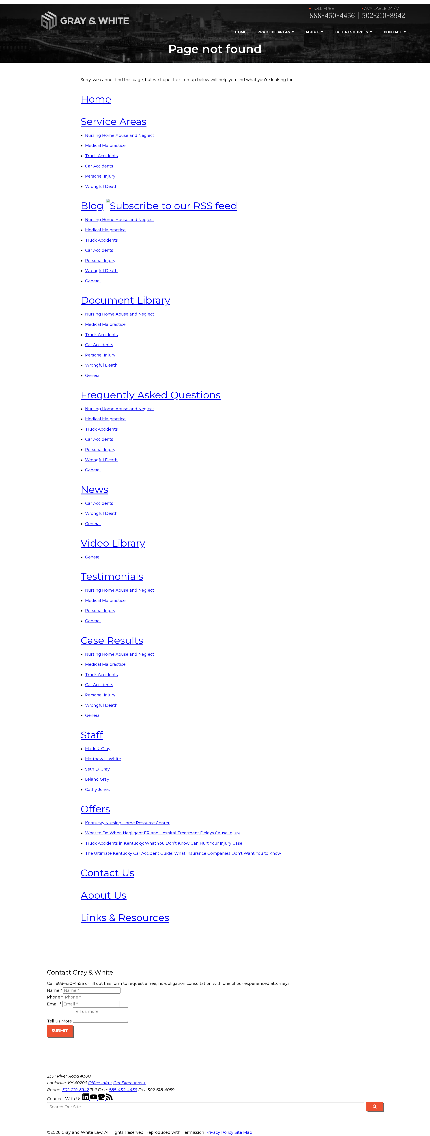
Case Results (112, 640)
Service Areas (113, 121)
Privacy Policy (219, 1132)
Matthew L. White (103, 758)
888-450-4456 (332, 15)
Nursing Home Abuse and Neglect (119, 135)
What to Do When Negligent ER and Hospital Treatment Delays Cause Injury (162, 833)
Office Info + (100, 1082)
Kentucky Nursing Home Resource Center (127, 822)
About (312, 32)
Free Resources (351, 32)
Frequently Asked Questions (151, 395)
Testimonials (112, 576)
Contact (393, 32)
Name (54, 990)
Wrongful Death (101, 186)
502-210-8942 (383, 15)
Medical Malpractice (105, 145)
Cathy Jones (97, 789)
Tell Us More (59, 1021)
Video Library (113, 543)
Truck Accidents (101, 155)
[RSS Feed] (109, 1098)
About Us (104, 895)
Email (54, 1004)
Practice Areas (274, 32)
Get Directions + (129, 1082)
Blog (92, 206)
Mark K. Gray (97, 748)
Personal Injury (100, 176)
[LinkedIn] (86, 1098)
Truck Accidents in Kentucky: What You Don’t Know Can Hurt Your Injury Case (163, 843)
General (93, 281)
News (94, 489)
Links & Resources (125, 917)
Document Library (125, 300)
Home (240, 32)
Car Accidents (99, 166)
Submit (60, 1030)
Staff (92, 735)
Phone (55, 997)
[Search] (374, 1106)
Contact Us (107, 873)
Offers (95, 809)
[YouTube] (94, 1098)
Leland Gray (97, 779)
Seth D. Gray (97, 769)
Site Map (243, 1132)
